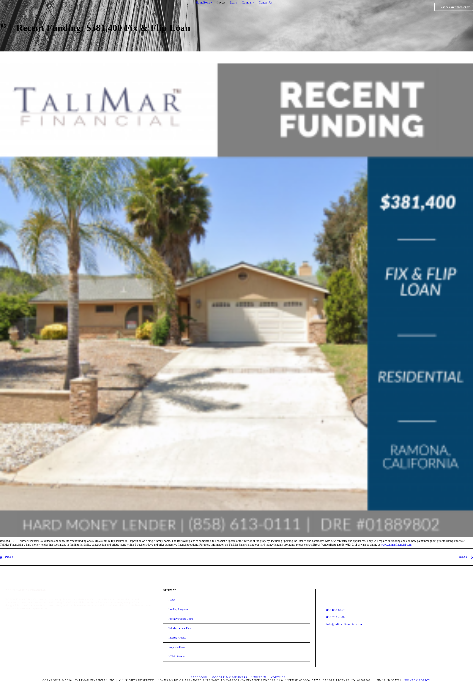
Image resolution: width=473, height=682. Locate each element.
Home (199, 2)
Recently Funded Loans (181, 618)
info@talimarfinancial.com (344, 624)
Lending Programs (178, 609)
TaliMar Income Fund (180, 628)
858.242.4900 (335, 617)
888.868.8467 (335, 610)
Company (248, 2)
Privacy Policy (417, 680)
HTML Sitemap (177, 656)
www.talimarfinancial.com (396, 544)
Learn (233, 2)
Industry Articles (177, 637)
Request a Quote (177, 647)
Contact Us (266, 2)
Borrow (208, 2)
